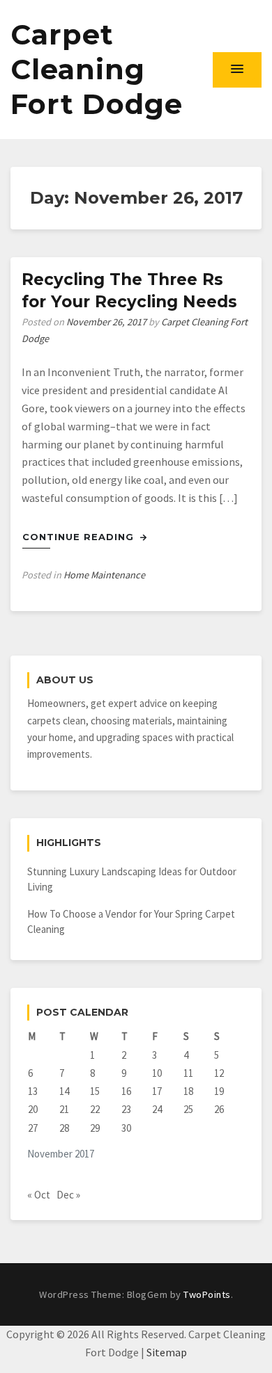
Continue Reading (79, 536)
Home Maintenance (104, 575)
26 (219, 1109)
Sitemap (166, 1352)
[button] (237, 69)
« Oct (38, 1194)
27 (33, 1128)
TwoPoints (207, 1294)
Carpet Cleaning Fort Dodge (96, 69)
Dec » (68, 1194)
